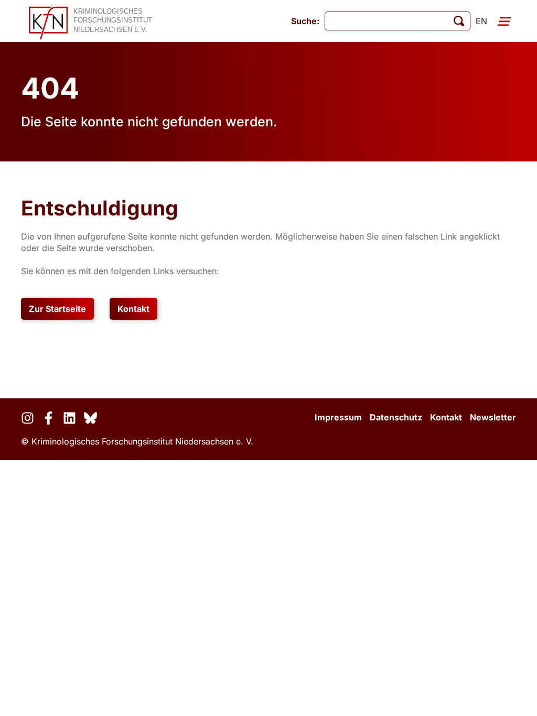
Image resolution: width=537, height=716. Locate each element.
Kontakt (133, 308)
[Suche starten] (459, 21)
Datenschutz (396, 417)
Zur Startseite (57, 308)
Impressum (338, 417)
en (481, 21)
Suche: (305, 21)
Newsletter (493, 417)
